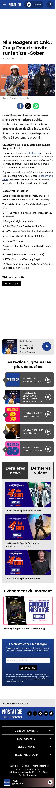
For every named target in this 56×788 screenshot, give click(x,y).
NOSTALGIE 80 (31, 447)
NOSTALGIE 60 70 (32, 412)
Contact (25, 765)
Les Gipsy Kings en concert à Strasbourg (23, 628)
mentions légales (40, 679)
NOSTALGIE (29, 378)
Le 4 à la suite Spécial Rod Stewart (23, 510)
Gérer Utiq (42, 772)
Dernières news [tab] (15, 470)
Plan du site (13, 765)
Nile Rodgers (33, 152)
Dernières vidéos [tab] (40, 470)
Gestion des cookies (28, 775)
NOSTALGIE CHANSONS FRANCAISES (27, 347)
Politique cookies (32, 769)
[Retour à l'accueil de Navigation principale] (15, 4)
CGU (18, 769)
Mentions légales (41, 765)
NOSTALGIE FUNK (33, 430)
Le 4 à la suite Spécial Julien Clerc (22, 578)
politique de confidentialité (15, 681)
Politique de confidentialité (21, 772)
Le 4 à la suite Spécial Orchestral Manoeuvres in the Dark (22, 544)
